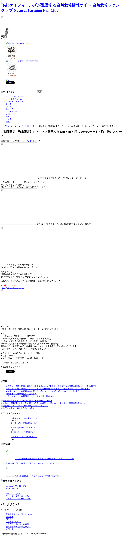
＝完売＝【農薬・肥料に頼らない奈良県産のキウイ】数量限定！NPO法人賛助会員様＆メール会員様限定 (51, 386)
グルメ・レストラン (14, 101)
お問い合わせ (11, 529)
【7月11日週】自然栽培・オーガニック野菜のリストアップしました (44, 459)
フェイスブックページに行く (18, 499)
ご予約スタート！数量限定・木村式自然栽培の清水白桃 (30, 396)
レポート (9, 114)
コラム (9, 104)
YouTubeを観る (12, 489)
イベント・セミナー (14, 96)
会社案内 (9, 517)
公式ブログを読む (13, 494)
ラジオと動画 (11, 111)
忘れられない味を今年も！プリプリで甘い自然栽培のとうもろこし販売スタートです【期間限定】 (48, 389)
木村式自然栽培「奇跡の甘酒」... (25, 428)
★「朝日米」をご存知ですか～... (25, 432)
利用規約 (9, 519)
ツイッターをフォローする (17, 496)
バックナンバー (7, 510)
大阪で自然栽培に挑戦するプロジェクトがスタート (36, 463)
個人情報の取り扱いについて (18, 527)
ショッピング (11, 106)
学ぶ (8, 117)
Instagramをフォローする (16, 486)
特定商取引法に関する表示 (17, 524)
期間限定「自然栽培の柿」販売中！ (21, 394)
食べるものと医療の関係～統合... (25, 423)
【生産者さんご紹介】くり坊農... (25, 418)
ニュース (9, 109)
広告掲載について (13, 522)
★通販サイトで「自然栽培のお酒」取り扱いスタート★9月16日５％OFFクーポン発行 (43, 391)
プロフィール (16, 99)
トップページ (6, 126)
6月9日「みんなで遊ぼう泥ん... (24, 437)
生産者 (9, 119)
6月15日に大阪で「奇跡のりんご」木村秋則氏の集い (38, 476)
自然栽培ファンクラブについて (19, 514)
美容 (8, 122)
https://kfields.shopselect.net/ (12, 288)
